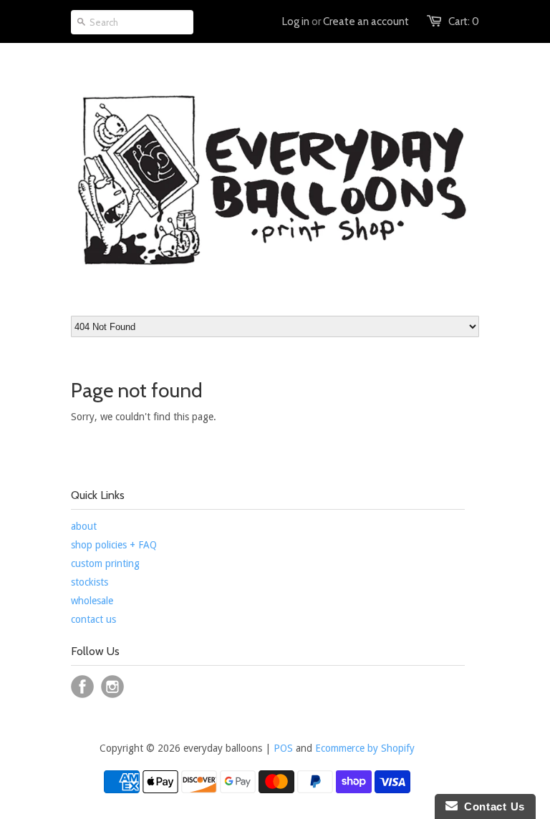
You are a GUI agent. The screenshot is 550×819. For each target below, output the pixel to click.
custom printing (105, 563)
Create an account (366, 21)
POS (283, 748)
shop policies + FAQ (114, 545)
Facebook (82, 686)
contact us (93, 619)
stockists (89, 582)
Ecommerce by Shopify (365, 748)
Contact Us (491, 806)
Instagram (112, 686)
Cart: (463, 21)
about (84, 526)
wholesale (92, 600)
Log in (295, 21)
